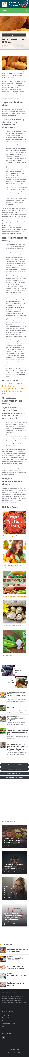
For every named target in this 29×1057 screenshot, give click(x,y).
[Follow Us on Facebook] (3, 1037)
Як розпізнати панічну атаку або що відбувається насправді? (14, 867)
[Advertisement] (14, 800)
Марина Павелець (11, 46)
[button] (27, 10)
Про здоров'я (5, 1018)
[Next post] (27, 682)
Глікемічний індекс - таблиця (14, 777)
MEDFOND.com (9, 993)
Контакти (10, 1052)
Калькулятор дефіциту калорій (14, 773)
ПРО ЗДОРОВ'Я (7, 944)
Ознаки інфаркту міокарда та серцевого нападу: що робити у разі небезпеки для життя (14, 917)
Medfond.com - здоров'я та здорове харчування (17, 4)
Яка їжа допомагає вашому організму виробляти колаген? (12, 840)
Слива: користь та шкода (17, 670)
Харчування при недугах (8, 1023)
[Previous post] (2, 670)
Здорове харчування (7, 1015)
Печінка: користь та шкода (11, 682)
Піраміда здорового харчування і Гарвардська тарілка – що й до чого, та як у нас (14, 388)
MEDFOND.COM (16, 1049)
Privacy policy (17, 1052)
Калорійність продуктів (14, 769)
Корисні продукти (7, 1021)
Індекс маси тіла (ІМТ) (14, 765)
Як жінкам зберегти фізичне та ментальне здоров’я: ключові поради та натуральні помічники (13, 891)
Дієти (3, 1026)
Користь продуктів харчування (14, 35)
